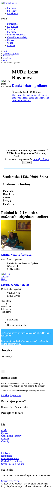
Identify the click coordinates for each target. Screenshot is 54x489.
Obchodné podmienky (11, 461)
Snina (5, 60)
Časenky (5, 441)
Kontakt (11, 45)
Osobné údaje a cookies (12, 464)
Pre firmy (11, 8)
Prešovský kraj (8, 56)
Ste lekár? (11, 11)
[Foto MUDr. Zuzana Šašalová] (27, 235)
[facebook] (1, 418)
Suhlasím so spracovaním (28, 159)
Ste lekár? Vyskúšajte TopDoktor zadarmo (30, 99)
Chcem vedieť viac (10, 481)
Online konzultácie (16, 34)
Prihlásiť (5, 395)
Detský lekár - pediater (11, 54)
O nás (10, 42)
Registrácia (12, 26)
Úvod (5, 51)
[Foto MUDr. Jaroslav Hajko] (27, 277)
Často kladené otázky (17, 37)
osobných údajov (41, 159)
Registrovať (15, 395)
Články (10, 40)
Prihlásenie (12, 13)
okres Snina (7, 58)
